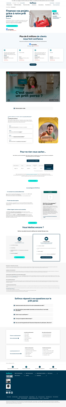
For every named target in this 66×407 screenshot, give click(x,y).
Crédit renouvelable (17, 4)
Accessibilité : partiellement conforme (33, 398)
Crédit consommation (18, 373)
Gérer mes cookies (46, 398)
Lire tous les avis (33, 64)
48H (42, 251)
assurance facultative (47, 209)
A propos (27, 375)
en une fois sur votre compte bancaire (15, 212)
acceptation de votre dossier (21, 141)
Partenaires (39, 375)
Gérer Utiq (41, 398)
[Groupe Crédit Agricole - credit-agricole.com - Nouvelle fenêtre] (9, 376)
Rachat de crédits (26, 4)
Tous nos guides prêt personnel (15, 353)
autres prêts (14, 276)
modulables (16, 253)
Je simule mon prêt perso (19, 257)
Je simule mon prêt (32, 222)
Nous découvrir (48, 4)
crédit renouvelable (47, 241)
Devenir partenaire (56, 4)
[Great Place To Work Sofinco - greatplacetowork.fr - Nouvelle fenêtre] (9, 381)
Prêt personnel (9, 4)
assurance (53, 203)
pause (14, 214)
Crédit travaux (17, 375)
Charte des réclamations (24, 398)
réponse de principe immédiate (19, 136)
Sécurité (19, 398)
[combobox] (15, 3)
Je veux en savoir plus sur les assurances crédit (50, 217)
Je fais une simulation (33, 180)
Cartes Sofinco (41, 4)
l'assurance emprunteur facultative (31, 174)
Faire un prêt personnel (14, 338)
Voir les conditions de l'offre (10, 363)
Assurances (34, 4)
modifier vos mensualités (21, 214)
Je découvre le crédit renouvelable (46, 257)
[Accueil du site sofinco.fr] (9, 373)
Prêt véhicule (50, 373)
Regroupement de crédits (41, 373)
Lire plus (5, 55)
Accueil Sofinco (8, 7)
